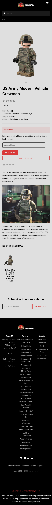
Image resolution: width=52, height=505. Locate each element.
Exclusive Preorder (26, 339)
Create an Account (29, 466)
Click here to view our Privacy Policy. (26, 491)
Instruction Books (26, 402)
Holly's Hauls (26, 346)
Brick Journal (42, 355)
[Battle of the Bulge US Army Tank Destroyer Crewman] (10, 260)
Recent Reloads (26, 356)
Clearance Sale (26, 445)
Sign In (40, 466)
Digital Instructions (26, 392)
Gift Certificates (14, 466)
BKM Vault (26, 343)
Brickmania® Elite (26, 430)
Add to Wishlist (26, 158)
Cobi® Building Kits (26, 426)
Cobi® (42, 346)
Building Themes (26, 449)
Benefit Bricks (26, 349)
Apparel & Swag (26, 439)
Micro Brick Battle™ (26, 411)
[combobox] (26, 13)
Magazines (26, 442)
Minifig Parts (26, 371)
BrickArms (42, 343)
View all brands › (42, 359)
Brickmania (42, 339)
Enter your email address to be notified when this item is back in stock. (24, 137)
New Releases (26, 353)
